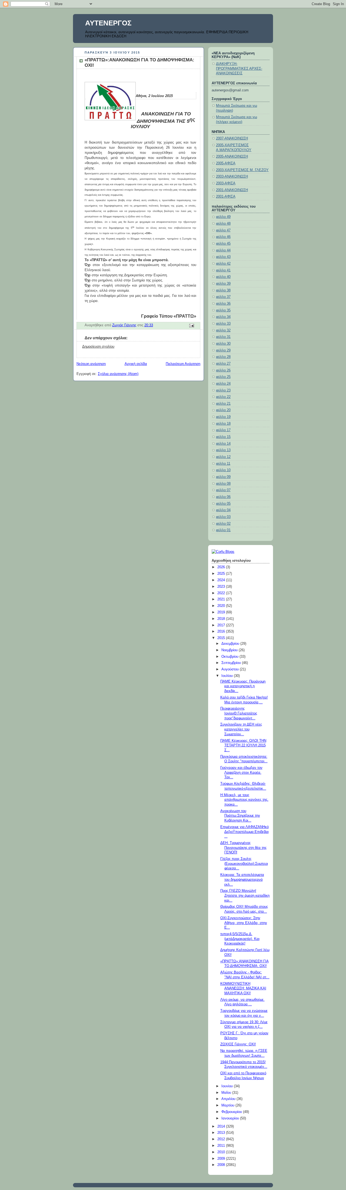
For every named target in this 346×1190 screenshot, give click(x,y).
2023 (221, 587)
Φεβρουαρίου (232, 1112)
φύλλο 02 (223, 524)
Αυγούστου (230, 669)
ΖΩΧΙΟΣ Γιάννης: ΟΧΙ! (238, 1044)
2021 (221, 599)
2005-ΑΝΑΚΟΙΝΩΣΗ (232, 156)
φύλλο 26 (223, 370)
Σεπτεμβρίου (231, 663)
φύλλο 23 (223, 390)
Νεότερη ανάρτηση (91, 364)
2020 (221, 606)
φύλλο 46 (223, 237)
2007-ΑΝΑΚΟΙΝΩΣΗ (232, 138)
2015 (221, 638)
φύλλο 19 (223, 417)
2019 (221, 612)
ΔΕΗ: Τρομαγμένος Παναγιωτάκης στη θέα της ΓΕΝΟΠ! (243, 847)
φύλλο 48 (223, 223)
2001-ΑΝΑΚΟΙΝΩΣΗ (232, 190)
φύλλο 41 (223, 270)
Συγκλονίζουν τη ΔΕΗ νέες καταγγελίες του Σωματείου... (241, 729)
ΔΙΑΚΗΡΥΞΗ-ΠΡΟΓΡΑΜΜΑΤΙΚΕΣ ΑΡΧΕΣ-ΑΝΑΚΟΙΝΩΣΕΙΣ (239, 68)
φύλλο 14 (223, 444)
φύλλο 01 (223, 530)
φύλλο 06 (223, 497)
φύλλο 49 (223, 217)
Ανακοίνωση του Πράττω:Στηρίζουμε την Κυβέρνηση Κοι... (240, 815)
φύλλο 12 (223, 457)
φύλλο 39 (223, 283)
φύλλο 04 (223, 510)
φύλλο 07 (223, 490)
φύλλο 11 (223, 464)
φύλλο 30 (223, 343)
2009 (221, 1159)
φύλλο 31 (223, 337)
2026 (221, 567)
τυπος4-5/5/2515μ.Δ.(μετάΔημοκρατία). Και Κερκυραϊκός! (240, 938)
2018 (221, 619)
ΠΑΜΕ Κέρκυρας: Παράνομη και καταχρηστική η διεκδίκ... (242, 686)
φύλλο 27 (223, 363)
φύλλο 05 (223, 504)
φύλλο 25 (223, 377)
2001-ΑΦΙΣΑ (225, 196)
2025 (221, 574)
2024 (221, 580)
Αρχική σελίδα (136, 364)
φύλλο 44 (223, 250)
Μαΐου (226, 1093)
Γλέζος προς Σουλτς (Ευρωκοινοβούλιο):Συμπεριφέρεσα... (244, 863)
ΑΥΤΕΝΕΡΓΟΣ (108, 23)
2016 (221, 631)
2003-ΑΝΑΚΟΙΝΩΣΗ (232, 176)
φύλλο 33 (223, 323)
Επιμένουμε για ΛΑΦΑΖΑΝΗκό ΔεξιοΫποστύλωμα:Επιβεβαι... (244, 831)
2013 (221, 1133)
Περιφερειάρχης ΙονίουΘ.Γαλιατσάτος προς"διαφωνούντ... (238, 713)
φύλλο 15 (223, 437)
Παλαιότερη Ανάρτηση (183, 364)
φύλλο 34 (223, 317)
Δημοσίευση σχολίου (98, 346)
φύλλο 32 (223, 330)
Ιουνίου (227, 1086)
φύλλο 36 (223, 303)
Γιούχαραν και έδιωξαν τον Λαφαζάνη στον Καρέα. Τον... (241, 772)
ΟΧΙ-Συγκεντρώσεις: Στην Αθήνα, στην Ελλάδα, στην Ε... (243, 922)
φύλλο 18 (223, 424)
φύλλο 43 (223, 257)
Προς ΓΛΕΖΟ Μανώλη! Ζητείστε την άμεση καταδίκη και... (245, 895)
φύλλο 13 (223, 450)
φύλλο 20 (223, 410)
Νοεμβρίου (230, 650)
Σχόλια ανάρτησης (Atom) (118, 374)
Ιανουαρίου (230, 1118)
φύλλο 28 (223, 357)
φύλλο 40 (223, 277)
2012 (221, 1139)
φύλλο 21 (223, 403)
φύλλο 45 (223, 243)
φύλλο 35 (223, 310)
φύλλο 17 (223, 430)
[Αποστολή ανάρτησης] (191, 325)
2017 (221, 625)
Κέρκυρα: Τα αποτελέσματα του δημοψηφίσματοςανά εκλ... (242, 879)
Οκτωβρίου (230, 657)
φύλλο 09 (223, 477)
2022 (221, 593)
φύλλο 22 (223, 397)
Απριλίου (229, 1099)
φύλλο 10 (223, 470)
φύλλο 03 (223, 517)
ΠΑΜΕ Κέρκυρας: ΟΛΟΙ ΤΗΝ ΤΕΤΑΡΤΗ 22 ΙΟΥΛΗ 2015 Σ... (243, 745)
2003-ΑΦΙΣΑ (225, 183)
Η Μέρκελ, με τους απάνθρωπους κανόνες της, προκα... (244, 799)
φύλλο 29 (223, 350)
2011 (221, 1146)
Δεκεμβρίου (230, 644)
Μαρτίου (228, 1105)
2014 (221, 1126)
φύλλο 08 (223, 484)
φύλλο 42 (223, 263)
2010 (221, 1152)
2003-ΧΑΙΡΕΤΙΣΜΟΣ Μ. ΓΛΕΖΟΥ (242, 170)
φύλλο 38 (223, 290)
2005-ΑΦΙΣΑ (225, 163)
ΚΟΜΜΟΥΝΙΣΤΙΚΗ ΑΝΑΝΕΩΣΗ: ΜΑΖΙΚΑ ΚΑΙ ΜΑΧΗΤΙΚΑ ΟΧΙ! (243, 988)
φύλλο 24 (223, 383)
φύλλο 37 (223, 297)
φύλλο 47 (223, 230)
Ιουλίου (227, 676)
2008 (221, 1165)
